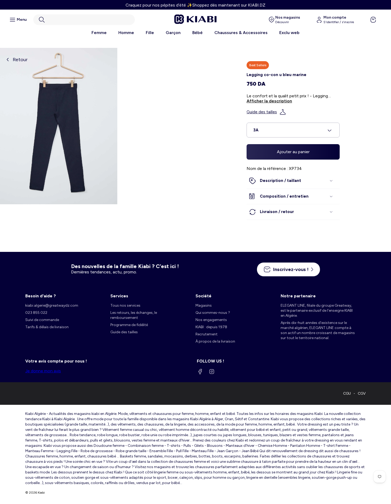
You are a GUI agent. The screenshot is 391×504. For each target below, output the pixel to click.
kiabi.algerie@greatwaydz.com (51, 305)
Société (203, 295)
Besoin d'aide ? (40, 295)
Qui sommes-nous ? (213, 312)
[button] (84, 19)
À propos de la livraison (215, 341)
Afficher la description (269, 100)
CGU (347, 393)
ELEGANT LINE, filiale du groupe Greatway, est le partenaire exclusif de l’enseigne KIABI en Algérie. (317, 310)
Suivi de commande (42, 320)
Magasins (204, 305)
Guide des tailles (262, 112)
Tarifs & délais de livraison (47, 327)
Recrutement (207, 334)
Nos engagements (211, 320)
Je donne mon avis (43, 370)
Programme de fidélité (129, 325)
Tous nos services (125, 305)
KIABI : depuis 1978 (211, 327)
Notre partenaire (298, 295)
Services (119, 295)
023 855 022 (36, 312)
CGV (362, 393)
